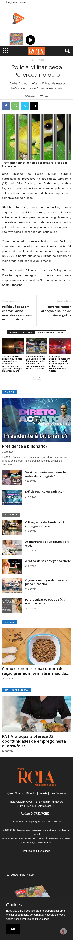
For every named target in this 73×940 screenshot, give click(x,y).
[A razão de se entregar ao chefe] (12, 566)
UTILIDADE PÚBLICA (16, 690)
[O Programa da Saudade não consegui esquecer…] (12, 527)
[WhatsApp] (15, 106)
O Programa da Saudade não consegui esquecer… (45, 524)
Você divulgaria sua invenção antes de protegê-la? (45, 474)
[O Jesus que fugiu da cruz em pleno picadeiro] (12, 585)
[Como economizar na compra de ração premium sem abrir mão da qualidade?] (36, 646)
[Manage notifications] (63, 931)
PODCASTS (11, 514)
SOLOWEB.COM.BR (51, 821)
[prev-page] (34, 377)
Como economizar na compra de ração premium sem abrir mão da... (35, 671)
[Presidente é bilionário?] (36, 420)
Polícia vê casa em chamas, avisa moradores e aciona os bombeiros (17, 312)
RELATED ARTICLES (21, 332)
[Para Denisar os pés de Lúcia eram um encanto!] (12, 605)
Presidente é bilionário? (24, 446)
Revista (43, 793)
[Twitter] (25, 106)
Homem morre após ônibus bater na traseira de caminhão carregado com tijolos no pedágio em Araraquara (12, 363)
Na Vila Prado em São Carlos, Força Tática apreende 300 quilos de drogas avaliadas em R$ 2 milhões (35, 362)
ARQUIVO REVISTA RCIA (20, 874)
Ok (13, 928)
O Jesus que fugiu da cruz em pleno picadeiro (46, 582)
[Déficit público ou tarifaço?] (12, 497)
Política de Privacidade (36, 850)
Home (31, 59)
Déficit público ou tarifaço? (44, 492)
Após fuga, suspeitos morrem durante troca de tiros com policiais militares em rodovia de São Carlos (59, 363)
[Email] (34, 106)
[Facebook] (6, 106)
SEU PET (9, 622)
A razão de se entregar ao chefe (48, 561)
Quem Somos (15, 793)
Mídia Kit (31, 793)
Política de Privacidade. (36, 918)
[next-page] (39, 377)
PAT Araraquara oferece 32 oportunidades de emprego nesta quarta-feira (34, 741)
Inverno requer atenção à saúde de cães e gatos (56, 310)
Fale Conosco (58, 793)
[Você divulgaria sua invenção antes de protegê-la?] (12, 477)
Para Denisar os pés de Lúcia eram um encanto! (45, 601)
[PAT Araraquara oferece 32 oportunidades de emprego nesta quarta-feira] (36, 714)
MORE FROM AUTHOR (50, 332)
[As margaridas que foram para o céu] (12, 547)
